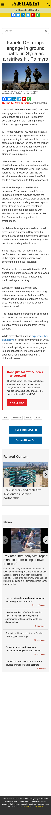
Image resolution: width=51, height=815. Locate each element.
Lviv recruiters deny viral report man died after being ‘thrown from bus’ (25, 560)
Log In (15, 10)
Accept (22, 807)
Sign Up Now (17, 402)
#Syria (38, 418)
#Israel (28, 418)
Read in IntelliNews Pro (25, 430)
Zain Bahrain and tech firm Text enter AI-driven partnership (22, 494)
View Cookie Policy (34, 807)
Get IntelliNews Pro (25, 440)
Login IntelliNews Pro (29, 10)
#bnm (5, 418)
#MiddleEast (17, 418)
